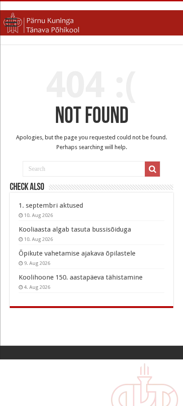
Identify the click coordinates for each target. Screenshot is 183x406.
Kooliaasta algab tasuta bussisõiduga (75, 229)
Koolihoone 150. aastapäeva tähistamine (81, 277)
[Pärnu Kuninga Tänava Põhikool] (91, 21)
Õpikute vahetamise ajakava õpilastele (77, 253)
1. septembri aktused (51, 205)
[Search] (152, 169)
